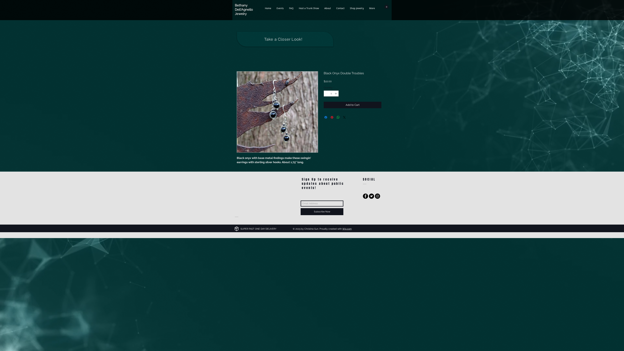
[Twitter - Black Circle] (371, 196)
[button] (386, 5)
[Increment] (336, 94)
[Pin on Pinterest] (332, 118)
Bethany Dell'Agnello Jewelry (244, 9)
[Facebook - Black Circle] (365, 196)
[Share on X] (344, 118)
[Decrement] (326, 94)
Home (240, 60)
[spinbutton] (331, 94)
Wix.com (347, 229)
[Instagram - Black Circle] (377, 196)
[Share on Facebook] (326, 118)
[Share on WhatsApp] (338, 118)
